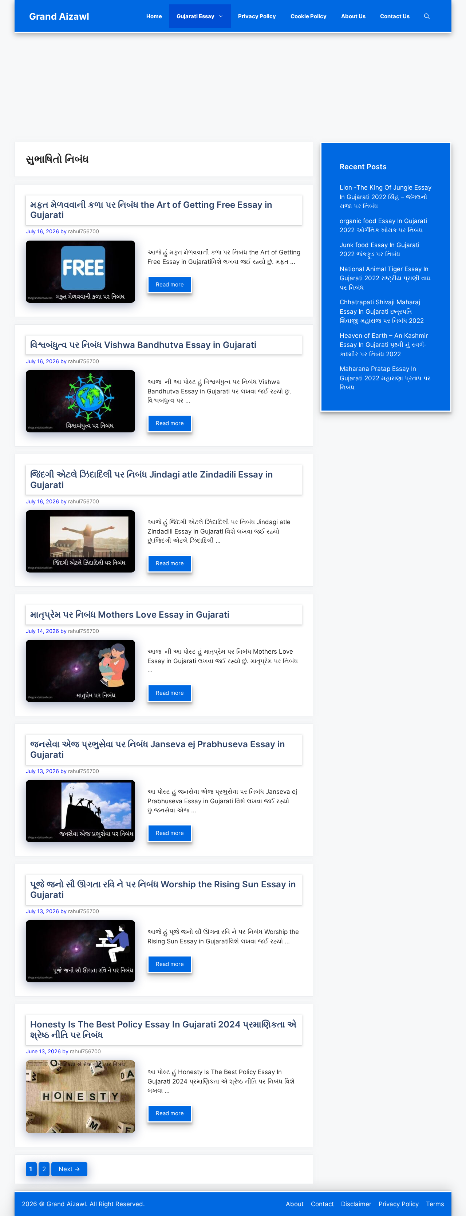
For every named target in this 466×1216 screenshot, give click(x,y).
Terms (435, 1204)
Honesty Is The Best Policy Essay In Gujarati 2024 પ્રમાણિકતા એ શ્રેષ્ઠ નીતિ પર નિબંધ (163, 1029)
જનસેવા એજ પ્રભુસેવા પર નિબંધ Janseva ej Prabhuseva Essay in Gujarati (157, 749)
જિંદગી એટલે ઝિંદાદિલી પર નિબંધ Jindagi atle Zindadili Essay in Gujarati (151, 479)
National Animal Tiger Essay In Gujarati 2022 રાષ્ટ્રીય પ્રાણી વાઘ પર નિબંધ (385, 278)
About (295, 1204)
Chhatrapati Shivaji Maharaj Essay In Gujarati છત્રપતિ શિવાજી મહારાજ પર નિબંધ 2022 (382, 311)
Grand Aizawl (59, 16)
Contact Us (395, 16)
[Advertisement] (233, 84)
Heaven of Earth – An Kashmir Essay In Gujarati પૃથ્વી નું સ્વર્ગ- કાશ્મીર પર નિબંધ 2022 (384, 345)
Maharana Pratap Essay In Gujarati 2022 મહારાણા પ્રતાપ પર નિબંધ (385, 378)
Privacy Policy (257, 16)
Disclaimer (356, 1204)
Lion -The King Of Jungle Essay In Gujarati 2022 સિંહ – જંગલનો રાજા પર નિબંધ (385, 197)
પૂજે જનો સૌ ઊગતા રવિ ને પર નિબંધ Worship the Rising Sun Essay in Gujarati (163, 889)
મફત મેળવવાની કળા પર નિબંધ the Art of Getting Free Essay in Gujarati (151, 210)
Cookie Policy (309, 16)
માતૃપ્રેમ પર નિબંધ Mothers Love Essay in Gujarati (129, 614)
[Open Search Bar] (427, 16)
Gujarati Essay (195, 16)
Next (69, 1169)
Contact (322, 1204)
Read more (170, 284)
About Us (353, 16)
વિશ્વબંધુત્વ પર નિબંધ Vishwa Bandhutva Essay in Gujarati (143, 345)
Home (154, 16)
